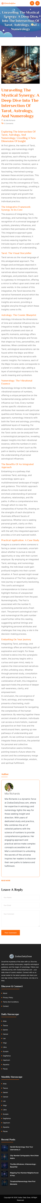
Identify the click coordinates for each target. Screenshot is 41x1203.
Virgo (5, 1043)
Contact (6, 1006)
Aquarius (6, 1064)
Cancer (5, 1034)
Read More (5, 880)
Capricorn (6, 1060)
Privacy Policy (8, 997)
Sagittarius (7, 1056)
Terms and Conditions (11, 1002)
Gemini (5, 1030)
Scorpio (5, 1051)
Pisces (5, 1069)
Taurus (5, 1025)
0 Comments (8, 123)
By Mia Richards (9, 120)
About (5, 993)
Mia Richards (12, 793)
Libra (5, 1047)
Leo (4, 1038)
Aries (4, 1021)
